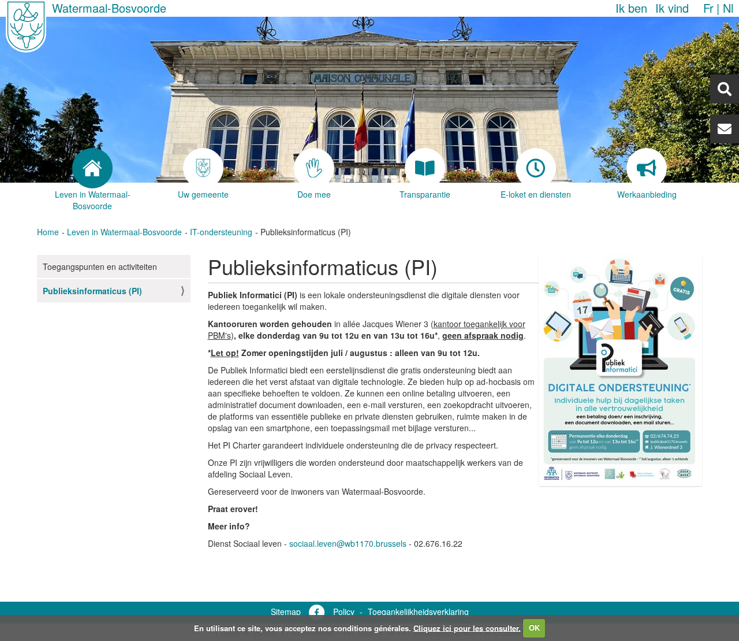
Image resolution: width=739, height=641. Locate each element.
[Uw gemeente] (203, 168)
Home (48, 232)
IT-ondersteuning (221, 232)
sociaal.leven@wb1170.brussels (347, 543)
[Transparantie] (425, 168)
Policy (343, 611)
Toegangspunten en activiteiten (100, 266)
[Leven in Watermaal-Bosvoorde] (92, 168)
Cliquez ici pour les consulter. (467, 627)
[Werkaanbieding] (646, 168)
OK (534, 627)
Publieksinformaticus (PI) (92, 291)
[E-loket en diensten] (535, 168)
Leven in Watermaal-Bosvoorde (124, 232)
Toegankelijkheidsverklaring (418, 611)
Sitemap (286, 611)
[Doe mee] (314, 168)
